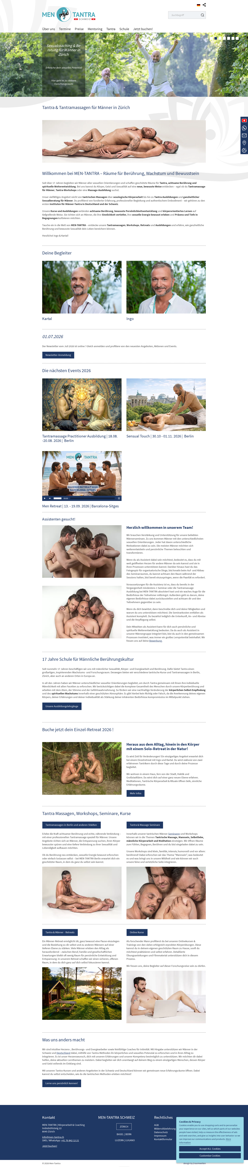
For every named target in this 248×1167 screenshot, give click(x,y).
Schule (124, 29)
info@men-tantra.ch (53, 1137)
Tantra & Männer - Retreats (59, 932)
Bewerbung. (155, 641)
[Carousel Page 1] (211, 38)
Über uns (48, 29)
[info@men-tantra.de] (244, 135)
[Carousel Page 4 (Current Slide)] (224, 38)
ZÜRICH (124, 1127)
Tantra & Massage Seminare (145, 825)
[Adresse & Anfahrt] (244, 143)
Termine (65, 29)
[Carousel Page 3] (220, 38)
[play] (44, 498)
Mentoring (95, 29)
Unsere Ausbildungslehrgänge (61, 706)
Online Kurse (137, 932)
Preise (79, 29)
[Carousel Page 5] (228, 38)
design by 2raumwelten (194, 1163)
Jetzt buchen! (143, 29)
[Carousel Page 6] (232, 38)
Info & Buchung (63, 83)
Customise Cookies (210, 1155)
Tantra (110, 29)
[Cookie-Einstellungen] (244, 150)
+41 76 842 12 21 (70, 1140)
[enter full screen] (119, 498)
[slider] (58, 498)
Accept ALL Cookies (210, 1148)
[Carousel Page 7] (237, 38)
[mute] (50, 498)
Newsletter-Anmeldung (58, 355)
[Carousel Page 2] (215, 38)
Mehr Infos (135, 793)
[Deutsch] (198, 5)
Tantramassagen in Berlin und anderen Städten (71, 825)
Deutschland (63, 1053)
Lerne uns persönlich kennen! (61, 1083)
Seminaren (174, 834)
